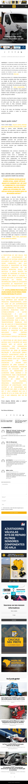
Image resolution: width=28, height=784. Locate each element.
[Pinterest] (15, 52)
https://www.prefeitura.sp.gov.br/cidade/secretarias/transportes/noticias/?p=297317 (14, 292)
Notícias (13, 696)
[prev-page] (11, 777)
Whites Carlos (9, 470)
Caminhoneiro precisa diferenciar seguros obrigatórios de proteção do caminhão (13, 721)
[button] (2, 6)
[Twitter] (12, 52)
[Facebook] (9, 52)
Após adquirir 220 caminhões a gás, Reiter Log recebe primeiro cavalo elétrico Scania (13, 698)
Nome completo (14, 611)
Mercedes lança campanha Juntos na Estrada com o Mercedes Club (21, 421)
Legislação (13, 719)
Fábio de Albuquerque (11, 442)
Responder (3, 438)
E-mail (14, 615)
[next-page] (14, 777)
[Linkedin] (21, 52)
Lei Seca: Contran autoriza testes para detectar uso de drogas (13, 744)
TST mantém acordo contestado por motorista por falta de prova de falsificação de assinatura (13, 769)
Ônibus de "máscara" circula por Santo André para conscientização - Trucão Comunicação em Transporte (15, 431)
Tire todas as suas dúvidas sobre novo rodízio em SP (6, 421)
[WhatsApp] (18, 52)
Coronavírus (3, 56)
